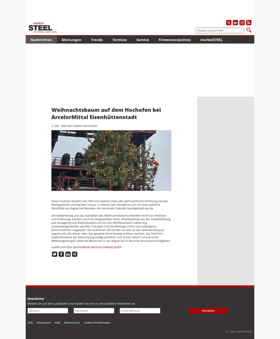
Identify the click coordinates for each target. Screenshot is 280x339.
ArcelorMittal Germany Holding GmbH (97, 247)
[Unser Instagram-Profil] (242, 22)
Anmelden (208, 310)
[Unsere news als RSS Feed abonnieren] (248, 22)
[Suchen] (248, 30)
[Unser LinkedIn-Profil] (235, 22)
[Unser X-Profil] (228, 22)
